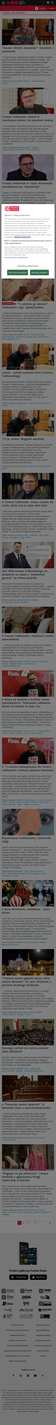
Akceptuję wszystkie (39, 272)
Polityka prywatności (22, 237)
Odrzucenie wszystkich (18, 272)
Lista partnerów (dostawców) (16, 257)
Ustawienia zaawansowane (28, 266)
